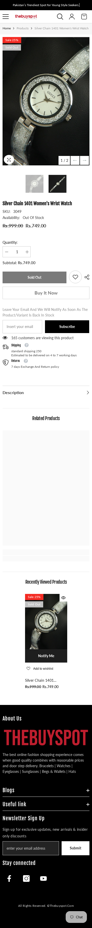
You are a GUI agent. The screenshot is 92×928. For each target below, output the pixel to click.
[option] (46, 101)
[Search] (60, 17)
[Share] (85, 277)
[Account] (71, 16)
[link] (75, 277)
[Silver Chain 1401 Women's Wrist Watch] (46, 621)
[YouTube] (43, 878)
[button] (75, 160)
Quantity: (10, 242)
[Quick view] (63, 598)
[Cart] (84, 16)
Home (7, 28)
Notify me (46, 656)
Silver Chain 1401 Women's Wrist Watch (43, 680)
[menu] (6, 17)
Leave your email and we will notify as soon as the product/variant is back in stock (45, 312)
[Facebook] (9, 878)
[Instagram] (26, 878)
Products (23, 28)
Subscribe (67, 326)
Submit (75, 848)
